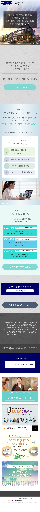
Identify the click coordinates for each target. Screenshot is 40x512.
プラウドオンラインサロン (20, 289)
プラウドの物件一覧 (20, 364)
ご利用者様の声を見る (20, 267)
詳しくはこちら (20, 87)
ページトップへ (20, 493)
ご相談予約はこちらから (20, 305)
